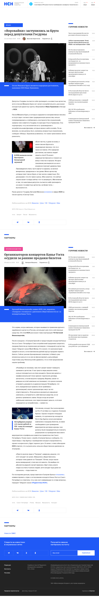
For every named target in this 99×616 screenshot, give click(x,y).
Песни (25, 214)
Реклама (7, 573)
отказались (60, 475)
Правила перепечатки (11, 591)
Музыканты (32, 214)
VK (46, 203)
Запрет (19, 214)
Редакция (7, 565)
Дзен (42, 203)
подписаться (86, 553)
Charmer (92, 591)
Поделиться (46, 39)
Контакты (7, 569)
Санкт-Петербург (22, 503)
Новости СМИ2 (10, 533)
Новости (35, 203)
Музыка (38, 503)
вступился (48, 192)
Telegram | (53, 203)
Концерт (54, 503)
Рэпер (32, 503)
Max (58, 203)
